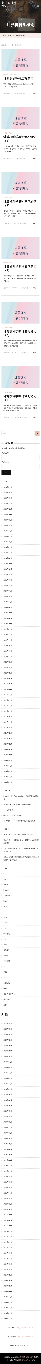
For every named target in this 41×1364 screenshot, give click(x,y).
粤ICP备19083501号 (25, 1337)
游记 (5, 972)
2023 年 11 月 (8, 569)
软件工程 (16, 74)
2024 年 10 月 (8, 514)
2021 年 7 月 (7, 706)
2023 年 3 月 (7, 596)
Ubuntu (5, 917)
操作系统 (6, 950)
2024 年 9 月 (7, 520)
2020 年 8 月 (7, 766)
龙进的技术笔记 (8, 4)
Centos (5, 879)
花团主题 (18, 1360)
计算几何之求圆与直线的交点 (24, 834)
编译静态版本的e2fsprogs (12, 815)
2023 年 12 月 (8, 564)
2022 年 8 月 (7, 635)
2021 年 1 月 (7, 738)
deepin (5, 884)
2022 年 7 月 (7, 640)
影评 (5, 939)
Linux (5, 901)
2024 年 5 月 (7, 536)
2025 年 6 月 (7, 487)
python (5, 906)
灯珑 (29, 1346)
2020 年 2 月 (7, 777)
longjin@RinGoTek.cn (25, 1328)
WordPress (26, 1360)
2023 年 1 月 (7, 607)
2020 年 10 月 (8, 755)
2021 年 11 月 (8, 684)
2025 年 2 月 (7, 503)
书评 (5, 928)
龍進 (5, 840)
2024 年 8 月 (7, 525)
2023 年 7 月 (7, 580)
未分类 (5, 955)
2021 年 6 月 (7, 711)
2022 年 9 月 (7, 629)
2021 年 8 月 (7, 700)
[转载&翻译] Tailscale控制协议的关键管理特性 (19, 821)
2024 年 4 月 (7, 542)
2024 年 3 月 (7, 547)
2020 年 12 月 (8, 744)
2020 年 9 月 (7, 760)
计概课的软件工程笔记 (18, 78)
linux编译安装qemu (10, 810)
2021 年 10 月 (8, 689)
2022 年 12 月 (8, 613)
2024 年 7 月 (7, 531)
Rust (4, 912)
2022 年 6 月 (7, 645)
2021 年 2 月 (7, 733)
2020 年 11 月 (8, 749)
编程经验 (6, 983)
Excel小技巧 (7, 895)
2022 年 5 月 (7, 651)
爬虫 (5, 977)
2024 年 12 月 (8, 509)
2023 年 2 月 (7, 602)
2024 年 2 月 (7, 553)
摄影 (5, 944)
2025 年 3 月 (7, 498)
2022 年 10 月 (8, 624)
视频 (5, 988)
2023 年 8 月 (7, 574)
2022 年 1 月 (7, 673)
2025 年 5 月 (7, 492)
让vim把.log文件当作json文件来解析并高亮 (18, 804)
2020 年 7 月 (7, 771)
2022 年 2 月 (7, 667)
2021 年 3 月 (7, 727)
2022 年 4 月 (7, 656)
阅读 (34, 93)
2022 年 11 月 (8, 618)
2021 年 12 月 (8, 678)
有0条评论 (22, 94)
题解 (5, 1005)
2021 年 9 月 (7, 695)
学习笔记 (6, 934)
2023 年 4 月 (7, 591)
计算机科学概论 (8, 74)
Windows (6, 923)
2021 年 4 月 (7, 722)
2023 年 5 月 (7, 585)
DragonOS (6, 890)
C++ (4, 873)
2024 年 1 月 (7, 558)
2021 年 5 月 (7, 716)
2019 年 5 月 (7, 782)
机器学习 (6, 961)
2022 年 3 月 (7, 662)
